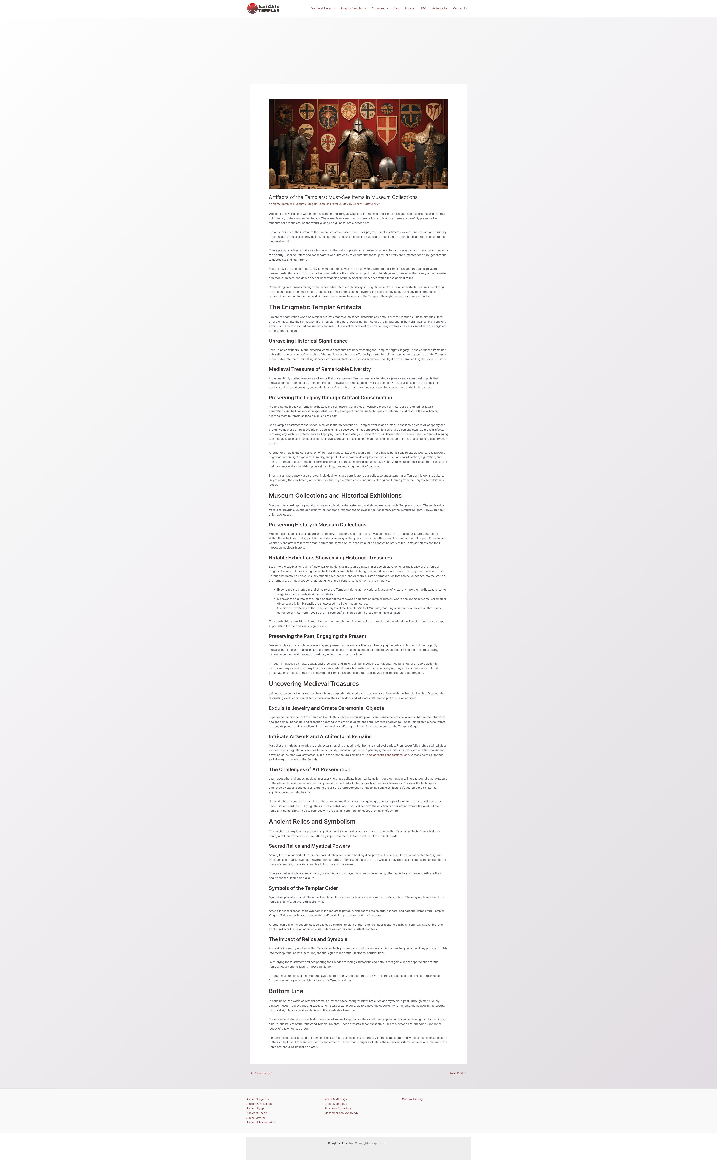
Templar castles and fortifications (387, 755)
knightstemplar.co (372, 1143)
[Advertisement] (358, 45)
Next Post (458, 1073)
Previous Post (261, 1073)
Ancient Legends (257, 1099)
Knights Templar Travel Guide (327, 204)
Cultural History (412, 1099)
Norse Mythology (335, 1099)
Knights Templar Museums (288, 204)
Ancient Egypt (255, 1108)
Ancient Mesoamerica (260, 1122)
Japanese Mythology (338, 1108)
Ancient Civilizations (259, 1103)
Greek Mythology (335, 1103)
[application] (333, 8)
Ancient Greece (256, 1113)
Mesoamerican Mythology (341, 1113)
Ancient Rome (255, 1117)
